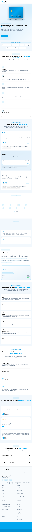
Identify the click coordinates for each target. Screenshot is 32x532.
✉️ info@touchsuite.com (5, 477)
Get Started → (4, 36)
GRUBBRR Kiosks (19, 497)
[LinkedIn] (6, 480)
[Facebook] (2, 480)
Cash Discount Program (20, 494)
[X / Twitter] (4, 480)
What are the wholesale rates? (16, 455)
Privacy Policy (22, 530)
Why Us (3, 493)
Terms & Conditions (19, 519)
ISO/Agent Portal (4, 496)
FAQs (17, 516)
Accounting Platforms (19, 512)
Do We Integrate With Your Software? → (16, 214)
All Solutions (18, 487)
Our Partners (3, 494)
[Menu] (30, 2)
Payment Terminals (19, 490)
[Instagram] (7, 480)
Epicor (3, 512)
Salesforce (3, 516)
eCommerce (18, 510)
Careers (3, 490)
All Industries (18, 506)
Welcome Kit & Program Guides (6, 497)
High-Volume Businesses (20, 513)
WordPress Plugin (19, 500)
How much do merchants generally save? (16, 462)
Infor (2, 513)
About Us (3, 487)
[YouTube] (11, 480)
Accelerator (3, 500)
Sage (2, 510)
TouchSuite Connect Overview (6, 506)
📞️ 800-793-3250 (6, 476)
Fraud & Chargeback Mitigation (21, 496)
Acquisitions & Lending (20, 493)
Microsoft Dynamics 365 (5, 509)
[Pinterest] (9, 480)
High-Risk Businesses (19, 509)
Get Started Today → (6, 527)
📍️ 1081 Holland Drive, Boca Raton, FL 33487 (11, 475)
